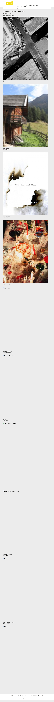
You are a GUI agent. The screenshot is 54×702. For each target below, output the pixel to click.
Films (18, 5)
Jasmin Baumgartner (7, 352)
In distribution (6, 11)
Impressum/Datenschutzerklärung (26, 698)
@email (15, 695)
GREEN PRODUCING (21, 6)
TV (12, 13)
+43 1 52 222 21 (21, 695)
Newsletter (38, 698)
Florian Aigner (5, 149)
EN (19, 8)
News (22, 5)
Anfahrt (14, 698)
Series (9, 13)
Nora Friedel (5, 420)
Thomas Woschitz (6, 81)
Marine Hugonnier (6, 691)
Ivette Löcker (5, 487)
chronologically (7, 15)
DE (17, 8)
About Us (30, 5)
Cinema (5, 13)
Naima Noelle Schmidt (7, 284)
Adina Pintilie (5, 555)
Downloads (36, 5)
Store (25, 5)
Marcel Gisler (5, 217)
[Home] (10, 3)
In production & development (18, 11)
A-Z (13, 15)
